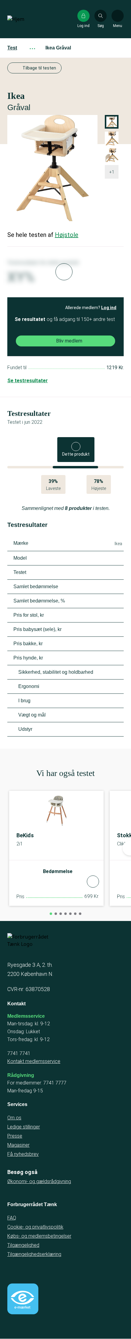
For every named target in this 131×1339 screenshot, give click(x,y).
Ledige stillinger (23, 1127)
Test (12, 47)
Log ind (108, 307)
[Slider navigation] (51, 913)
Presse (14, 1136)
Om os (14, 1118)
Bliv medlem (69, 341)
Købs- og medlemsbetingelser (39, 1236)
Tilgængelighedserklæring (34, 1254)
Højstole (66, 234)
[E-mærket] (22, 1298)
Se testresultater (27, 380)
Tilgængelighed (23, 1245)
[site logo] (26, 19)
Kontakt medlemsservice (33, 1061)
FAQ (11, 1218)
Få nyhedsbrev (23, 1154)
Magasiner (18, 1145)
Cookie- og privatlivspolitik (35, 1227)
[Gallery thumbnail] (112, 155)
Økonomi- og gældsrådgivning (39, 1181)
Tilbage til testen (39, 68)
